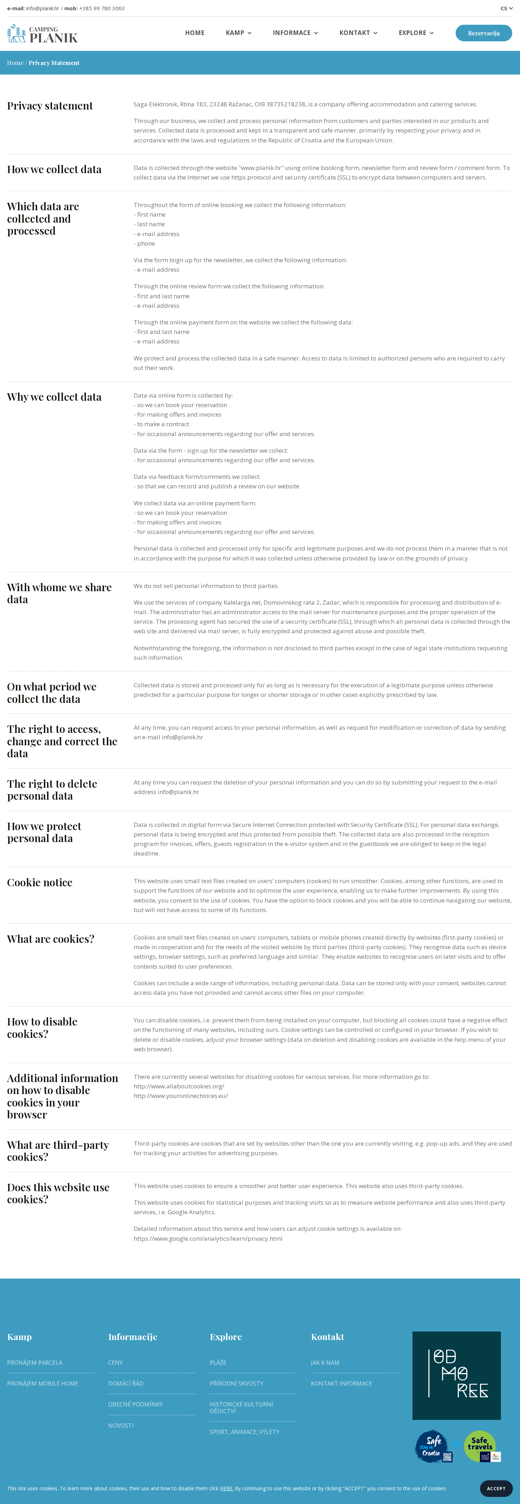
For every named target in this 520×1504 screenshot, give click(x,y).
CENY (115, 1363)
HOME (194, 32)
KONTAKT (354, 32)
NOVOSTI (121, 1425)
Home (15, 62)
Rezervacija (484, 33)
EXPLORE (412, 32)
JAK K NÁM (325, 1363)
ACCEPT (496, 1489)
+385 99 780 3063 (102, 8)
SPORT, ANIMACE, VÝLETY (244, 1432)
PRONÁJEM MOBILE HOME (42, 1383)
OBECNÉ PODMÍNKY (135, 1404)
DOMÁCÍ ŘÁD (126, 1383)
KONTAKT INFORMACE (341, 1383)
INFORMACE (292, 32)
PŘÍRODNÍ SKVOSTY (236, 1383)
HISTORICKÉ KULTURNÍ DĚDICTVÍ (241, 1407)
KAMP (235, 32)
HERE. (226, 1488)
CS (504, 8)
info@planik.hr (42, 8)
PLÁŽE (218, 1363)
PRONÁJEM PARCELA (34, 1363)
